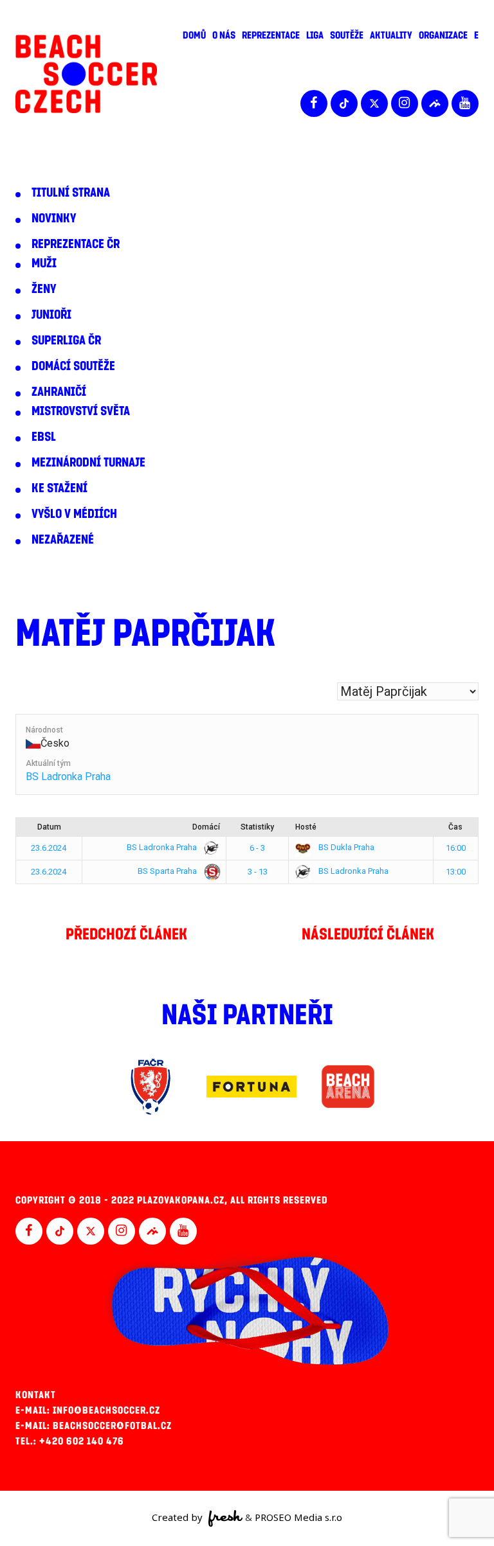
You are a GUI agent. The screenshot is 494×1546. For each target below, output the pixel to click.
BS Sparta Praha (168, 871)
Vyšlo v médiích (74, 514)
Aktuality (391, 35)
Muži (44, 263)
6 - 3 (257, 848)
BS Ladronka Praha (68, 776)
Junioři (51, 314)
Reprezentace (271, 35)
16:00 (456, 848)
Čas (455, 826)
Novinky (54, 218)
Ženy (44, 289)
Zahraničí (59, 392)
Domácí (206, 826)
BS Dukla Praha (345, 847)
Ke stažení (59, 488)
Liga (315, 35)
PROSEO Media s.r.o (298, 1517)
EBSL (44, 437)
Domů (194, 35)
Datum (49, 826)
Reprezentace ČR (76, 244)
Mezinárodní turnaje (88, 462)
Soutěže (346, 35)
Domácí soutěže (73, 366)
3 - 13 (258, 871)
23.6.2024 (48, 848)
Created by (178, 1517)
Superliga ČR (66, 340)
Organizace (443, 35)
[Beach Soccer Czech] (86, 74)
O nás (223, 35)
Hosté (305, 826)
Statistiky (257, 826)
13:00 (456, 871)
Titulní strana (71, 192)
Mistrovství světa (81, 411)
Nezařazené (63, 539)
